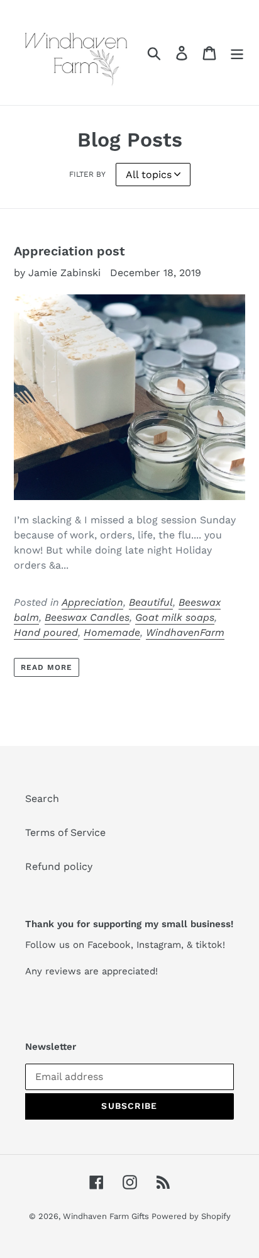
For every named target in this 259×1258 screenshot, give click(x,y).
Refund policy (58, 866)
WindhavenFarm (185, 632)
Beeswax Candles (87, 617)
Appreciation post (69, 251)
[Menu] (237, 52)
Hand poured (46, 632)
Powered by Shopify (191, 1216)
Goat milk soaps (174, 617)
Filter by (87, 174)
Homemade (112, 632)
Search (42, 798)
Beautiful (151, 602)
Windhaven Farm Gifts (107, 1216)
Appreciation (92, 602)
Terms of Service (65, 832)
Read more (46, 667)
